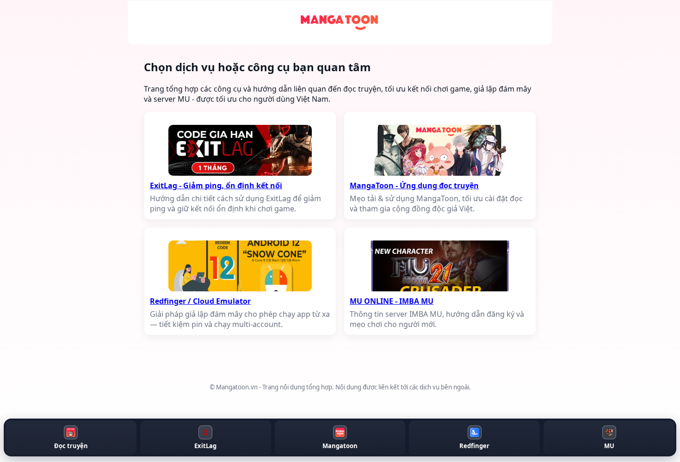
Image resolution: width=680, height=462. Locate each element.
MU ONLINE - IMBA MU (391, 301)
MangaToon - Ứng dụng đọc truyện (414, 185)
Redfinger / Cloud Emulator (200, 301)
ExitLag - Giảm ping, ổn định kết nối (216, 185)
